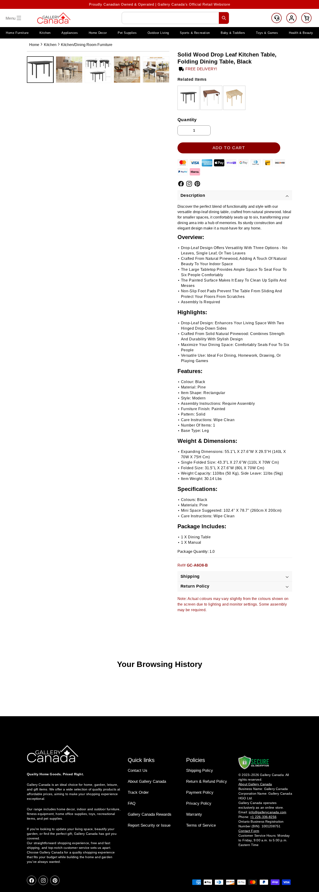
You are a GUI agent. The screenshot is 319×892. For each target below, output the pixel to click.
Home (34, 45)
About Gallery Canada (147, 781)
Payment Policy (199, 792)
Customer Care (276, 18)
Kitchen (50, 45)
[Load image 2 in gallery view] (69, 69)
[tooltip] (188, 98)
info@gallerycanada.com (267, 812)
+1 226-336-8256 (263, 817)
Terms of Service (201, 825)
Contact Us (137, 770)
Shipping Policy (199, 770)
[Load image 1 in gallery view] (40, 69)
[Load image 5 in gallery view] (156, 69)
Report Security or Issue (149, 825)
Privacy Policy (198, 803)
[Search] (224, 18)
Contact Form (248, 831)
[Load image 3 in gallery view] (98, 69)
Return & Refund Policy (206, 781)
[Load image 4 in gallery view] (127, 69)
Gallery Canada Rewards (149, 814)
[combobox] (175, 18)
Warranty (194, 814)
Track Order (138, 792)
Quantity (187, 119)
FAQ (131, 803)
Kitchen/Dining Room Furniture (86, 45)
